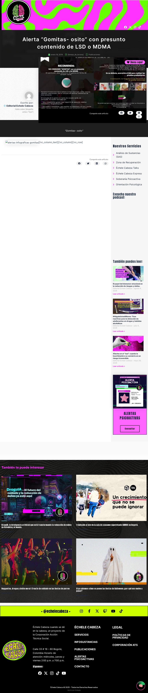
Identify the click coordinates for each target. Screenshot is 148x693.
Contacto (81, 666)
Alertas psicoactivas (130, 416)
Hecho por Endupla (74, 690)
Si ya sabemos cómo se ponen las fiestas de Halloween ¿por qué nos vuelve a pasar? (109, 589)
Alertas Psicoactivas (84, 658)
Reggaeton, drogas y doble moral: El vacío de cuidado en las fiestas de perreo (35, 588)
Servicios (81, 634)
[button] (9, 27)
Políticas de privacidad (121, 636)
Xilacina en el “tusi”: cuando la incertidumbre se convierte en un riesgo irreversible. (127, 356)
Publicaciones (94, 54)
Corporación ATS (125, 644)
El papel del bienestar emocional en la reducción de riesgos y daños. (128, 285)
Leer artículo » (119, 294)
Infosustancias (86, 641)
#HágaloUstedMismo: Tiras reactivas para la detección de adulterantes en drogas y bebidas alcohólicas (127, 319)
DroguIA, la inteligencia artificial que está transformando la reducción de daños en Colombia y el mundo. (36, 526)
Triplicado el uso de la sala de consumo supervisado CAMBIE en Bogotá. (107, 525)
